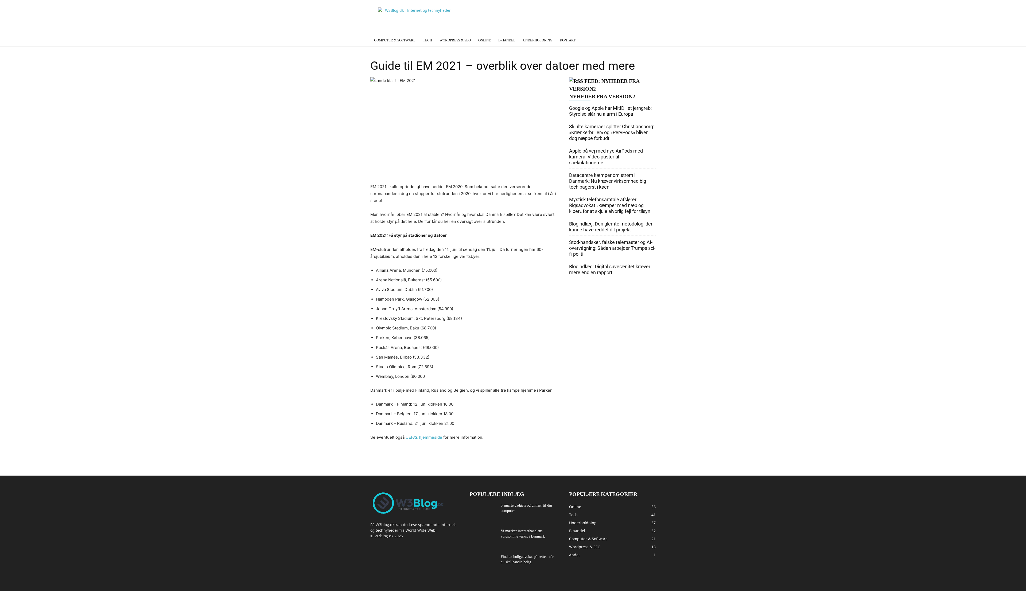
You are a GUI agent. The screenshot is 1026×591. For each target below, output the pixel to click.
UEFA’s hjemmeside (424, 437)
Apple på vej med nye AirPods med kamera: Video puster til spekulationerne (606, 156)
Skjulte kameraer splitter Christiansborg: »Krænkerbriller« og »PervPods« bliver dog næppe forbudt (611, 132)
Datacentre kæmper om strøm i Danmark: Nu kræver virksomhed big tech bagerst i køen (607, 181)
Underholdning (537, 40)
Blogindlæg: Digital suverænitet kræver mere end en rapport (609, 269)
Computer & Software (394, 40)
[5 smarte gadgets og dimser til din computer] (483, 512)
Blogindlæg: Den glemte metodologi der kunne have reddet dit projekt (610, 226)
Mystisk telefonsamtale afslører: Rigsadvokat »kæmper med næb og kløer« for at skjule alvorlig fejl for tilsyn (609, 205)
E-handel (506, 40)
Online (484, 40)
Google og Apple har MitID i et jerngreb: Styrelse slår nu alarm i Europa (610, 111)
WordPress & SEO (455, 40)
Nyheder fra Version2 (602, 96)
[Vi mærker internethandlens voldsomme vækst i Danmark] (483, 537)
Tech (427, 40)
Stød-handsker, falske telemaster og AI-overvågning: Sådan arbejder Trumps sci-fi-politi (612, 248)
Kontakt (568, 40)
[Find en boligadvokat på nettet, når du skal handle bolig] (483, 563)
